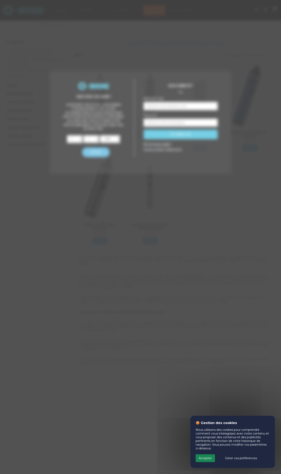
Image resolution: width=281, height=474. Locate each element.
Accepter (205, 458)
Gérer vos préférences (241, 458)
